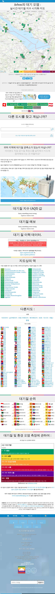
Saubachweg (35, 290)
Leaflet (1, 71)
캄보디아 (32, 360)
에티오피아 (46, 352)
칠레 (3, 343)
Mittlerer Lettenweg (37, 275)
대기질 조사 (26, 539)
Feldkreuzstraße (8, 289)
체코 (3, 335)
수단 (3, 352)
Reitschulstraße (36, 282)
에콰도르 (32, 358)
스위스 (17, 360)
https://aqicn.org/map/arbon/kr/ (27, 76)
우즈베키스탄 (47, 369)
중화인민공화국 (47, 383)
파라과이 (32, 336)
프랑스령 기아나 (34, 381)
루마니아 (32, 340)
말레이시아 (46, 360)
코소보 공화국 (19, 381)
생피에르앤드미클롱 (47, 387)
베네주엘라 (46, 329)
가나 (3, 369)
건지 (3, 371)
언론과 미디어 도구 (26, 535)
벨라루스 (32, 343)
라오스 (4, 375)
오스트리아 (46, 332)
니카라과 (32, 329)
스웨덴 (17, 336)
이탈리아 (32, 378)
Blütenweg (34, 284)
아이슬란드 (46, 347)
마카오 (17, 340)
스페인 (17, 357)
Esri (5, 72)
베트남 (17, 332)
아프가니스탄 (47, 371)
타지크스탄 (46, 343)
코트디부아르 (47, 377)
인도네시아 (46, 333)
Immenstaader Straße (10, 282)
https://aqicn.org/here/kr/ (27, 90)
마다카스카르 (47, 375)
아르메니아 (46, 336)
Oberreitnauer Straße (10, 287)
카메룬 (17, 361)
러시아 (17, 341)
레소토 (4, 377)
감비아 (17, 372)
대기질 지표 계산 (27, 553)
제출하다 (40, 582)
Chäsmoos (6, 279)
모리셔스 (32, 375)
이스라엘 (32, 368)
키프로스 (32, 374)
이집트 (17, 378)
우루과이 (32, 350)
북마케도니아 (47, 372)
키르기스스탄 (47, 380)
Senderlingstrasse (36, 271)
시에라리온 (46, 335)
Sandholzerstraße (36, 294)
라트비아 (32, 371)
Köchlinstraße (7, 280)
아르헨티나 (46, 338)
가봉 (3, 349)
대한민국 (32, 361)
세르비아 (32, 354)
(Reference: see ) (27, 464)
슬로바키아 (32, 386)
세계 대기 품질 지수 (22, 504)
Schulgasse (6, 290)
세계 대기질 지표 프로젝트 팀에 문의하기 (26, 534)
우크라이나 (46, 340)
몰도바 (4, 381)
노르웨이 (32, 355)
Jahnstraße (34, 289)
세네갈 (17, 335)
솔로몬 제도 (19, 380)
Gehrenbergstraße (9, 292)
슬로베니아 (46, 327)
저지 (3, 330)
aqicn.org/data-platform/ (27, 255)
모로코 (4, 378)
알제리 (17, 355)
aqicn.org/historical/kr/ (27, 252)
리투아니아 (46, 355)
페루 (3, 344)
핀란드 (17, 364)
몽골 (3, 332)
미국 (3, 358)
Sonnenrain (7, 275)
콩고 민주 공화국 (7, 372)
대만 (3, 361)
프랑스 (17, 366)
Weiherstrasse (35, 277)
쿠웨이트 (32, 363)
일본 (3, 347)
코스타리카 (46, 361)
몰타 (3, 336)
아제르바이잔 (47, 374)
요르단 (4, 374)
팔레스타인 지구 (48, 363)
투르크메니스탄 (47, 385)
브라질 (17, 363)
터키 (3, 354)
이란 (3, 360)
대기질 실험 (26, 544)
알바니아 (32, 352)
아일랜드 (32, 372)
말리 (3, 329)
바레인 (17, 371)
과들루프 (32, 364)
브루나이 (32, 346)
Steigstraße (34, 292)
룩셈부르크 (46, 357)
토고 (3, 366)
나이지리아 (46, 354)
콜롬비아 (32, 341)
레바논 (17, 352)
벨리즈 (17, 358)
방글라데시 (46, 341)
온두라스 (18, 385)
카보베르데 (46, 346)
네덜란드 (18, 386)
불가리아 (32, 349)
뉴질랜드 (32, 327)
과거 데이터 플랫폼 (26, 559)
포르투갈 (32, 335)
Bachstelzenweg (36, 285)
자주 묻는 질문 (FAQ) (26, 549)
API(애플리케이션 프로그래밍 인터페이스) (26, 558)
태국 (3, 364)
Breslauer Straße (36, 287)
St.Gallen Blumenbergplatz (11, 295)
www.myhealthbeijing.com (20, 496)
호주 (3, 363)
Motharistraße (35, 269)
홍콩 (3, 338)
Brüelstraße (7, 294)
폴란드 (17, 344)
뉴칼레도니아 (47, 368)
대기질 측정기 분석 (26, 545)
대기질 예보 (26, 555)
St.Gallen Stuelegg (37, 274)
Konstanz (6, 269)
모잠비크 (32, 332)
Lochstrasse (34, 280)
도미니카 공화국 (34, 383)
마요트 (17, 330)
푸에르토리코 (47, 378)
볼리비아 (32, 344)
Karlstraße (6, 285)
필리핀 (17, 346)
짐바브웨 (32, 357)
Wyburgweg (35, 295)
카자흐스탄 (46, 350)
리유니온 (32, 338)
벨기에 (17, 375)
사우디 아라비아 (20, 383)
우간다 (17, 333)
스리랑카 (32, 366)
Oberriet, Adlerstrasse (38, 297)
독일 (3, 333)
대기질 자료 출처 (27, 552)
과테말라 (32, 333)
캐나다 (17, 368)
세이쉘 (17, 327)
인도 (3, 355)
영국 (3, 350)
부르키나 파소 (33, 380)
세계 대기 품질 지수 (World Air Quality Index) (32, 506)
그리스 (17, 377)
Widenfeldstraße (8, 277)
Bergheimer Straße (37, 272)
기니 (3, 357)
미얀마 (4, 386)
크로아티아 (46, 330)
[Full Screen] (2, 14)
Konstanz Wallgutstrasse (11, 284)
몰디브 (17, 349)
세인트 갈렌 (34, 279)
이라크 (4, 380)
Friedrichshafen (8, 274)
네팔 (3, 340)
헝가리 (17, 350)
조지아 (17, 369)
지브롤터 (32, 369)
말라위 (17, 347)
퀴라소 (17, 354)
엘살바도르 (46, 344)
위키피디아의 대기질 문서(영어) (37, 487)
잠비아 (17, 329)
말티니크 (32, 377)
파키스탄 (32, 330)
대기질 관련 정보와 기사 (26, 542)
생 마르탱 (5, 327)
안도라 (4, 383)
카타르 (17, 343)
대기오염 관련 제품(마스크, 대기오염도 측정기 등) (27, 556)
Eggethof (6, 297)
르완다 (17, 338)
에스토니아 (46, 349)
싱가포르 (32, 347)
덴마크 (17, 374)
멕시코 (4, 385)
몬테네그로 (46, 358)
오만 (3, 341)
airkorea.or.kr (32, 483)
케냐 (3, 346)
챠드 (3, 368)
